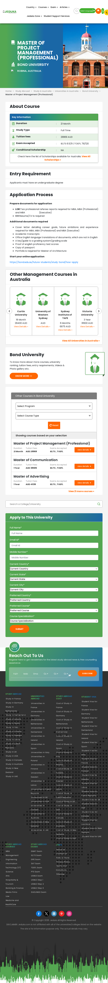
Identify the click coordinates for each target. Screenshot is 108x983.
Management (12, 855)
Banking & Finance (15, 888)
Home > (10, 91)
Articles (64, 7)
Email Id (14, 539)
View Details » (21, 326)
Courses (42, 7)
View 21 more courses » (81, 491)
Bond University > (91, 91)
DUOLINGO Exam (38, 892)
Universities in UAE (40, 830)
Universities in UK (39, 797)
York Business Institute (87, 313)
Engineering (11, 859)
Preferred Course (20, 605)
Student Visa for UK (91, 799)
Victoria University (65, 313)
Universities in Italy (40, 752)
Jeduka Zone (33, 16)
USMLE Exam (37, 876)
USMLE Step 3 (37, 888)
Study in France (13, 698)
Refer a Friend (63, 858)
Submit (19, 629)
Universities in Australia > (68, 91)
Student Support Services (57, 16)
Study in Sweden (14, 735)
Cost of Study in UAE (66, 838)
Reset (55, 425)
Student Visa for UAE (91, 836)
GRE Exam (35, 859)
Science (9, 871)
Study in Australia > (44, 91)
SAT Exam (35, 863)
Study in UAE (12, 776)
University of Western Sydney (21, 315)
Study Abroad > (24, 91)
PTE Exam (35, 871)
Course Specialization (22, 616)
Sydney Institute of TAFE (43, 315)
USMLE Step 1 (37, 880)
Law (7, 896)
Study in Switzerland (16, 715)
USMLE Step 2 (37, 884)
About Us (60, 849)
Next (99, 311)
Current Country (19, 564)
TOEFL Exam (36, 867)
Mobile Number (19, 552)
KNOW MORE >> (23, 375)
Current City (17, 585)
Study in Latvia (13, 739)
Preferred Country (20, 595)
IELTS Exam (36, 855)
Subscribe (87, 673)
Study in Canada (14, 760)
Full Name (16, 527)
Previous (9, 311)
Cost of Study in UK (65, 801)
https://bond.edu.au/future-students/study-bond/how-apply (44, 262)
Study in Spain (13, 723)
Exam (53, 7)
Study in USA (12, 756)
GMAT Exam (36, 851)
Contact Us (61, 853)
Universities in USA (40, 801)
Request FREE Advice (98, 11)
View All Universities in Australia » (81, 340)
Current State (18, 574)
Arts (8, 876)
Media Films (11, 892)
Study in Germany (14, 703)
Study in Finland (14, 731)
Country (30, 7)
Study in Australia (14, 764)
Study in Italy (12, 727)
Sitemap (60, 874)
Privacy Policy (63, 862)
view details (83, 449)
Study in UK (11, 752)
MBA (8, 851)
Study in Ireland (13, 719)
